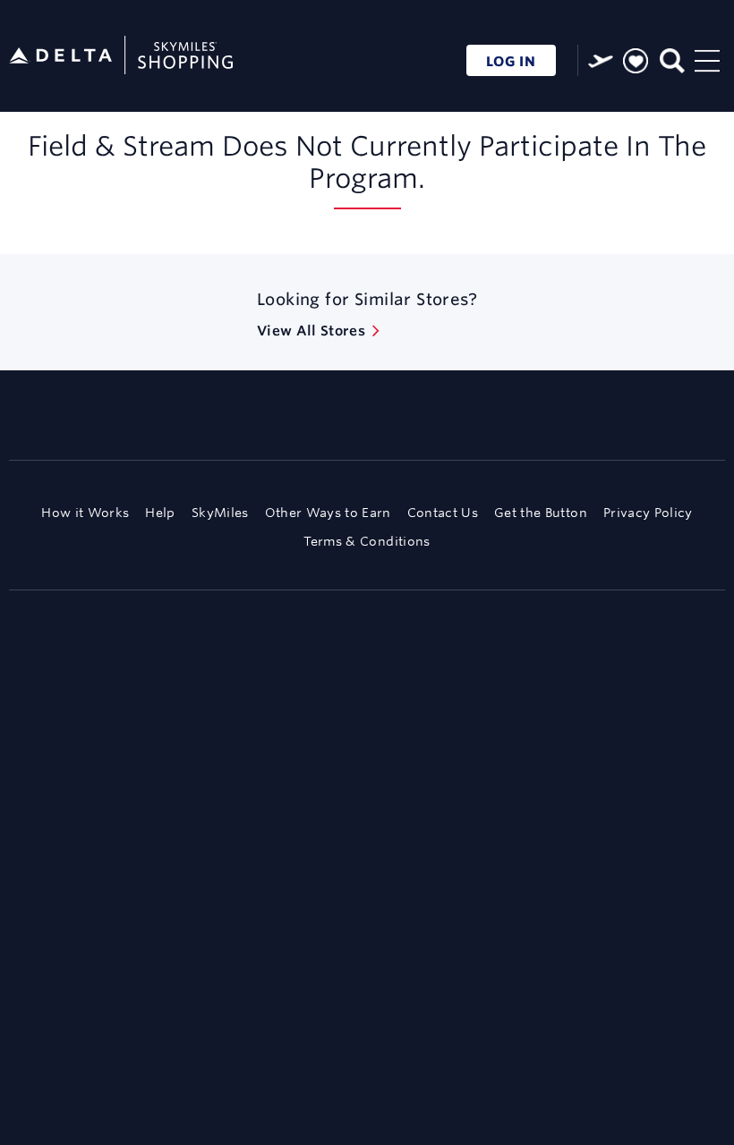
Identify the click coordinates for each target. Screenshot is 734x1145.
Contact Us (442, 513)
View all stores (311, 330)
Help (160, 513)
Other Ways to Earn (328, 513)
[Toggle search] (670, 58)
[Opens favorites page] (636, 62)
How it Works (85, 513)
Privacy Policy (648, 513)
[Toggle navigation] (707, 58)
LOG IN (511, 61)
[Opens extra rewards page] (600, 61)
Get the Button (540, 513)
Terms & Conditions (366, 541)
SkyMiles (220, 513)
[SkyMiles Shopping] (121, 56)
